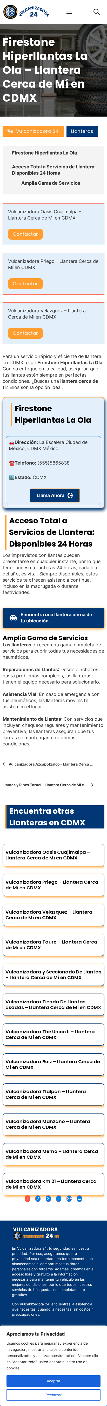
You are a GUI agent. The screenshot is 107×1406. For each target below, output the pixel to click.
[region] (53, 1366)
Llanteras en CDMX (47, 822)
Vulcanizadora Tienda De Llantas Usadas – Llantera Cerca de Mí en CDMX (53, 1004)
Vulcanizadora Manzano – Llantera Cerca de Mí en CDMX (47, 1124)
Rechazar (53, 1395)
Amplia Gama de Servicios (50, 183)
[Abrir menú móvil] (69, 12)
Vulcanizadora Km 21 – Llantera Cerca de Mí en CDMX (51, 1184)
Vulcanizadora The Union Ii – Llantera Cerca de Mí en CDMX (50, 1034)
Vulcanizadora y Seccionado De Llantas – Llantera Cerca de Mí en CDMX (53, 975)
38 (69, 1198)
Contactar (25, 234)
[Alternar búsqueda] (96, 12)
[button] (55, 495)
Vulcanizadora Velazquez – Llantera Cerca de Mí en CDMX (48, 915)
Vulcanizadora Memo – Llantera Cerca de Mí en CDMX (51, 1154)
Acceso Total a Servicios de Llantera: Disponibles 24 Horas (54, 170)
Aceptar (53, 1381)
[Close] (103, 1328)
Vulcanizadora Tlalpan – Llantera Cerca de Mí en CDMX (45, 1094)
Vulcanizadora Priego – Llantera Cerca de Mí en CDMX (51, 885)
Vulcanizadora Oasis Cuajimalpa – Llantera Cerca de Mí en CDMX (47, 855)
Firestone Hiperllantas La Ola (44, 153)
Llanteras (82, 131)
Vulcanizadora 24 (37, 131)
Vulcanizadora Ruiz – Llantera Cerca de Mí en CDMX (52, 1064)
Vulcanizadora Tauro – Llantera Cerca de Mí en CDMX (51, 945)
